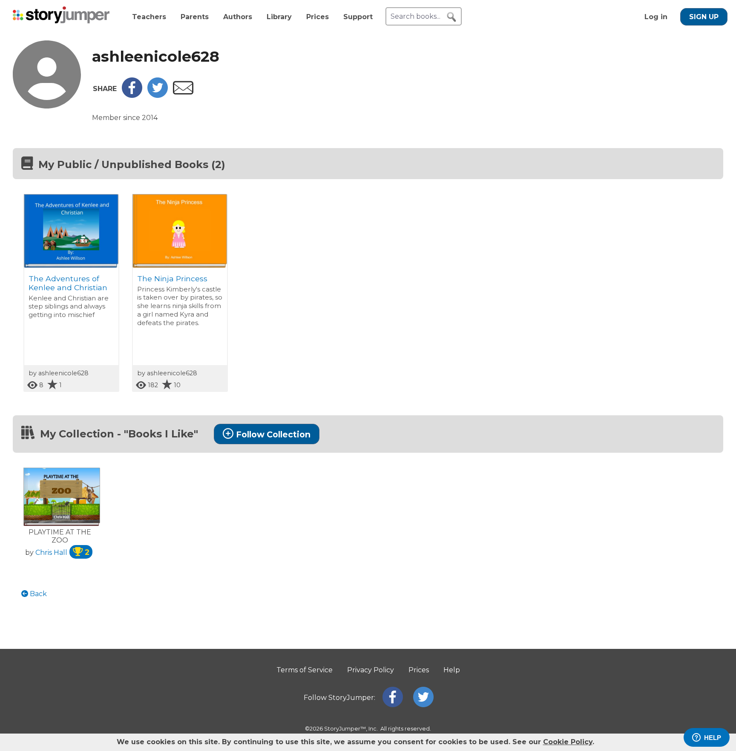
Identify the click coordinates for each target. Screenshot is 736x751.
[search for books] (451, 17)
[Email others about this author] (183, 92)
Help (451, 670)
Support (358, 17)
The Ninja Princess (172, 278)
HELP (712, 737)
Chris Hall (62, 552)
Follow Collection (273, 434)
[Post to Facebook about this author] (132, 95)
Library (279, 17)
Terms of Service (304, 670)
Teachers (149, 17)
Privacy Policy (370, 670)
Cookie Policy (567, 742)
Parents (195, 17)
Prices (317, 17)
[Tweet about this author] (157, 95)
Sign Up (704, 17)
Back (37, 594)
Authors (237, 17)
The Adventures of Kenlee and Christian (68, 283)
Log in (655, 17)
